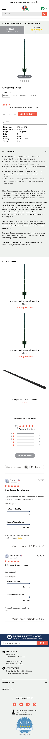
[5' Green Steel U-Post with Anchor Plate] (20, 81)
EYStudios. (29, 714)
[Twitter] (21, 704)
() (45, 8)
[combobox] (24, 14)
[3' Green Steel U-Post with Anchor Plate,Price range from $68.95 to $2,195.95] (24, 330)
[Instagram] (34, 704)
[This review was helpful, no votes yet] (37, 546)
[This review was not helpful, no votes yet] (41, 546)
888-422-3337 (26, 671)
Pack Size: (6, 92)
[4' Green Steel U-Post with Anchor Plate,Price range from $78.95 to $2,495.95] (24, 281)
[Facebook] (14, 704)
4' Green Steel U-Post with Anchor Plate (24, 302)
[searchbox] (14, 467)
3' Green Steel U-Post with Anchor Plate (24, 352)
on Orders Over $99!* (24, 2)
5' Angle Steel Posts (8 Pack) (24, 399)
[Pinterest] (28, 704)
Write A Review (25, 455)
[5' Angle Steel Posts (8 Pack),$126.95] (24, 379)
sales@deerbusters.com (22, 673)
